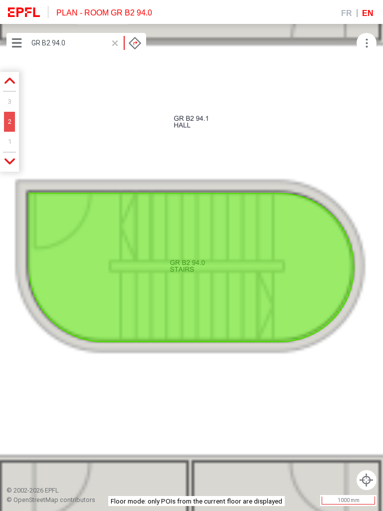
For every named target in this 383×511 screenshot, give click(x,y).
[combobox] (86, 43)
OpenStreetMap (35, 500)
